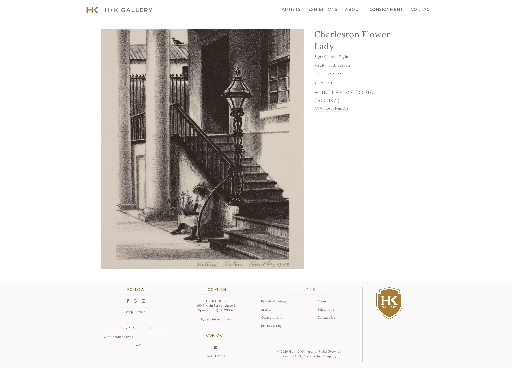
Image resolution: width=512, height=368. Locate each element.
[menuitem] (291, 9)
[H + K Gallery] (119, 10)
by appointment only (216, 319)
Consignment (386, 9)
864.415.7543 (215, 356)
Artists (291, 9)
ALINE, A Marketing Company (314, 356)
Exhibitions (322, 9)
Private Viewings (273, 301)
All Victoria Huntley (331, 108)
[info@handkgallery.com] (215, 347)
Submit (136, 345)
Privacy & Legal (272, 326)
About (353, 9)
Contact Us (326, 317)
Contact (422, 9)
